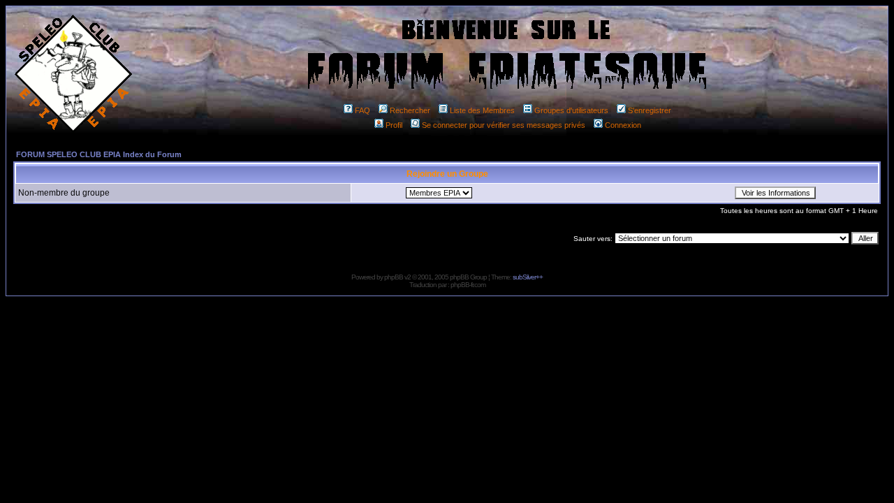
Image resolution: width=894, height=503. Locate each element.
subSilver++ (528, 277)
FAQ (362, 110)
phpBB (393, 277)
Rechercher (410, 110)
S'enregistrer (649, 110)
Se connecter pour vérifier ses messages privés (503, 125)
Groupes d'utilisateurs (571, 110)
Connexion (623, 125)
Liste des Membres (482, 110)
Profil (394, 125)
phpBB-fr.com (467, 285)
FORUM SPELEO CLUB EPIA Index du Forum (99, 154)
